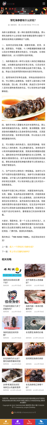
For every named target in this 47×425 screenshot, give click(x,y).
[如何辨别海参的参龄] (35, 349)
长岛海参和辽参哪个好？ (34, 385)
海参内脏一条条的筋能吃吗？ (34, 307)
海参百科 (13, 25)
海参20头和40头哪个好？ (11, 281)
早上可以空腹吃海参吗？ (20, 251)
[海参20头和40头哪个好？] (12, 270)
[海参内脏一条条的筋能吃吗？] (35, 297)
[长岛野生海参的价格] (35, 323)
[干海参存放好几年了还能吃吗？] (12, 297)
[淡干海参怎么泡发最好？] (35, 270)
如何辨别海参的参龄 (34, 358)
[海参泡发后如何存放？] (12, 323)
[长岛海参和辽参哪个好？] (35, 375)
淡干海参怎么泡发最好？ (34, 281)
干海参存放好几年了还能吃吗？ (11, 307)
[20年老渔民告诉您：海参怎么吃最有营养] (12, 375)
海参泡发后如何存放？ (11, 333)
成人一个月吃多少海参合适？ (22, 247)
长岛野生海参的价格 (34, 332)
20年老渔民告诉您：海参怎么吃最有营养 (12, 385)
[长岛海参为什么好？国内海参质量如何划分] (12, 349)
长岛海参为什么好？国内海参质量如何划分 (11, 359)
